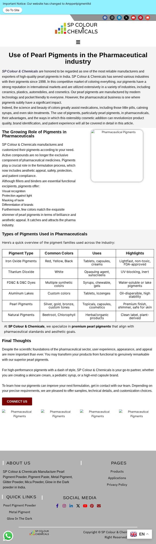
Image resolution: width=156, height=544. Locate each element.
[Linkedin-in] (71, 506)
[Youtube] (133, 17)
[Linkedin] (119, 17)
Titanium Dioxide (21, 272)
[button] (78, 42)
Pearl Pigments (21, 304)
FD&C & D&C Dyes (21, 282)
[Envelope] (147, 17)
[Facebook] (105, 17)
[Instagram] (112, 17)
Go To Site (12, 10)
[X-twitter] (126, 17)
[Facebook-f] (57, 506)
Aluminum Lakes (21, 293)
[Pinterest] (140, 17)
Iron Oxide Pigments (21, 261)
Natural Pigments (21, 315)
